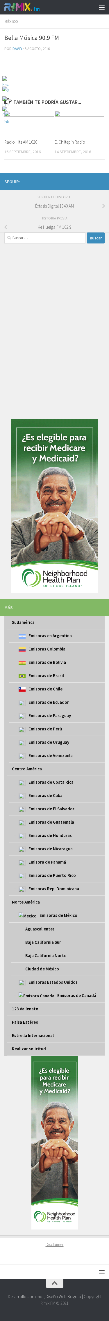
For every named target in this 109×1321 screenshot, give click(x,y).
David (17, 48)
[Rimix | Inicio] (28, 7)
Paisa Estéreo (25, 1022)
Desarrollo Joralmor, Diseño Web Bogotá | (46, 1296)
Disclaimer (55, 1244)
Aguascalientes (40, 929)
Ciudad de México (42, 969)
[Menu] (101, 7)
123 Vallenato (25, 1009)
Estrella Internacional (33, 1035)
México (11, 21)
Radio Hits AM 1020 (20, 142)
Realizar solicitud (29, 1048)
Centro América (27, 769)
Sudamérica (23, 622)
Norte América (26, 902)
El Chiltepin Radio (70, 142)
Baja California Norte (45, 955)
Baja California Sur (43, 942)
